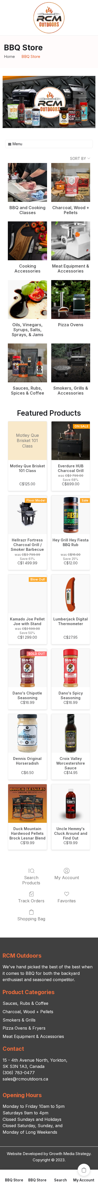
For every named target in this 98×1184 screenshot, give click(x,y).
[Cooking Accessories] (27, 240)
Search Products (31, 880)
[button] (84, 1170)
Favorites (66, 900)
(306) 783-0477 (19, 1072)
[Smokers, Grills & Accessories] (70, 362)
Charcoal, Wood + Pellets (28, 1011)
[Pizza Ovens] (70, 299)
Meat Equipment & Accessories (33, 1036)
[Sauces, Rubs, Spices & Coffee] (27, 362)
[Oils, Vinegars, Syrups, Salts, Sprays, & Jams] (27, 299)
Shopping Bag (31, 918)
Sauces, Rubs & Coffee (25, 1003)
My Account (66, 877)
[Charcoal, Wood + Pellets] (70, 182)
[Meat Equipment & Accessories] (70, 240)
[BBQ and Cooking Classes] (27, 182)
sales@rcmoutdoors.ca (25, 1079)
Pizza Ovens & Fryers (24, 1028)
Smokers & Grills (19, 1020)
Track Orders (31, 900)
